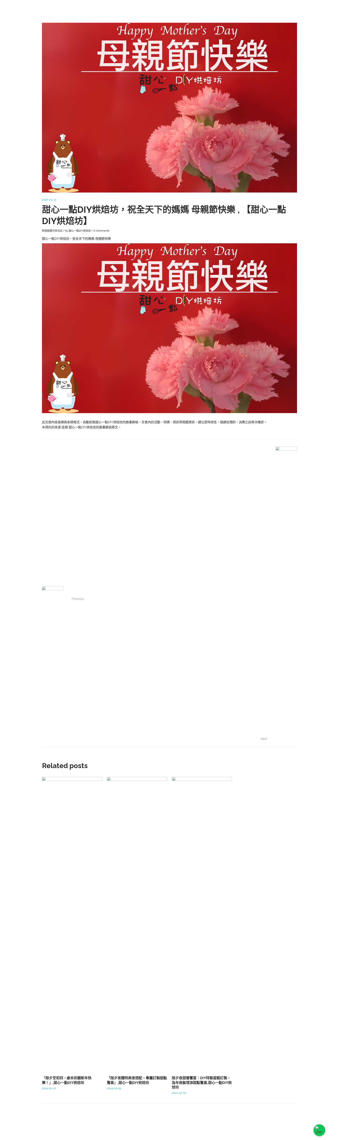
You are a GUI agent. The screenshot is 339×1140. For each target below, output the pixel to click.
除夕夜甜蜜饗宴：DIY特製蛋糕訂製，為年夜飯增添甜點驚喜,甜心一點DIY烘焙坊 (202, 1082)
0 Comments (101, 230)
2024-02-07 (49, 1088)
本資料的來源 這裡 (55, 427)
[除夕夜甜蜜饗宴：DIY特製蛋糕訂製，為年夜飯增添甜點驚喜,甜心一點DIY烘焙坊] (202, 924)
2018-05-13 (49, 199)
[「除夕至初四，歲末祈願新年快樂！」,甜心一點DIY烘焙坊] (72, 924)
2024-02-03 (114, 1088)
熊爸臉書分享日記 (52, 230)
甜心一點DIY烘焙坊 (80, 230)
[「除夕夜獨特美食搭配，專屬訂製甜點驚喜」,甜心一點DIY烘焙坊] (137, 924)
